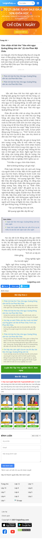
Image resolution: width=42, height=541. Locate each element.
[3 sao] (16, 290)
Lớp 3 (17, 496)
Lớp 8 (30, 488)
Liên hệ (4, 512)
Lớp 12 (17, 484)
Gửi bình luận (8, 466)
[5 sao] (21, 290)
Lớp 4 (3, 496)
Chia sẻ (5, 286)
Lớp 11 (30, 484)
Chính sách (6, 516)
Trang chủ (4, 484)
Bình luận (15, 286)
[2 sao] (13, 290)
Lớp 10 (3, 488)
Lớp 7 (3, 492)
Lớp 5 (30, 492)
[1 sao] (10, 290)
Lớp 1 (3, 500)
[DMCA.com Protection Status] (24, 532)
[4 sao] (18, 290)
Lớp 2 (30, 496)
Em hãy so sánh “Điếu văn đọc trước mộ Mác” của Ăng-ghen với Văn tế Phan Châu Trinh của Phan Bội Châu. (20, 322)
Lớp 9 (17, 488)
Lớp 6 (17, 492)
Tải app (19, 500)
